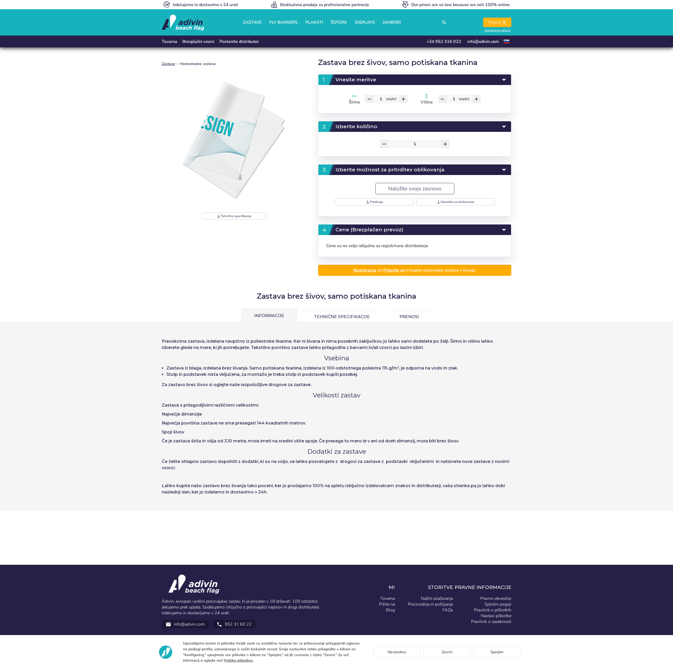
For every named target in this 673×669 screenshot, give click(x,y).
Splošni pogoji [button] (498, 604)
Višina (427, 102)
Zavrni (447, 652)
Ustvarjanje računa (497, 30)
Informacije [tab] (269, 315)
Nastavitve (397, 652)
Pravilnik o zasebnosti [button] (491, 622)
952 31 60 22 (234, 624)
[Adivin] (183, 22)
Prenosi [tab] (409, 316)
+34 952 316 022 (443, 41)
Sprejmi (497, 652)
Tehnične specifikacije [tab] (342, 316)
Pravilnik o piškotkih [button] (492, 610)
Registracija (364, 270)
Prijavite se (394, 270)
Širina (354, 102)
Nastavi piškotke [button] (496, 616)
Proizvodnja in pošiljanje (430, 604)
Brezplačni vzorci (198, 41)
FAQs (447, 610)
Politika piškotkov (238, 660)
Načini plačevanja (437, 598)
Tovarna (169, 41)
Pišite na (387, 604)
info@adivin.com (483, 41)
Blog (390, 610)
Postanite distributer (239, 41)
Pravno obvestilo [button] (495, 598)
